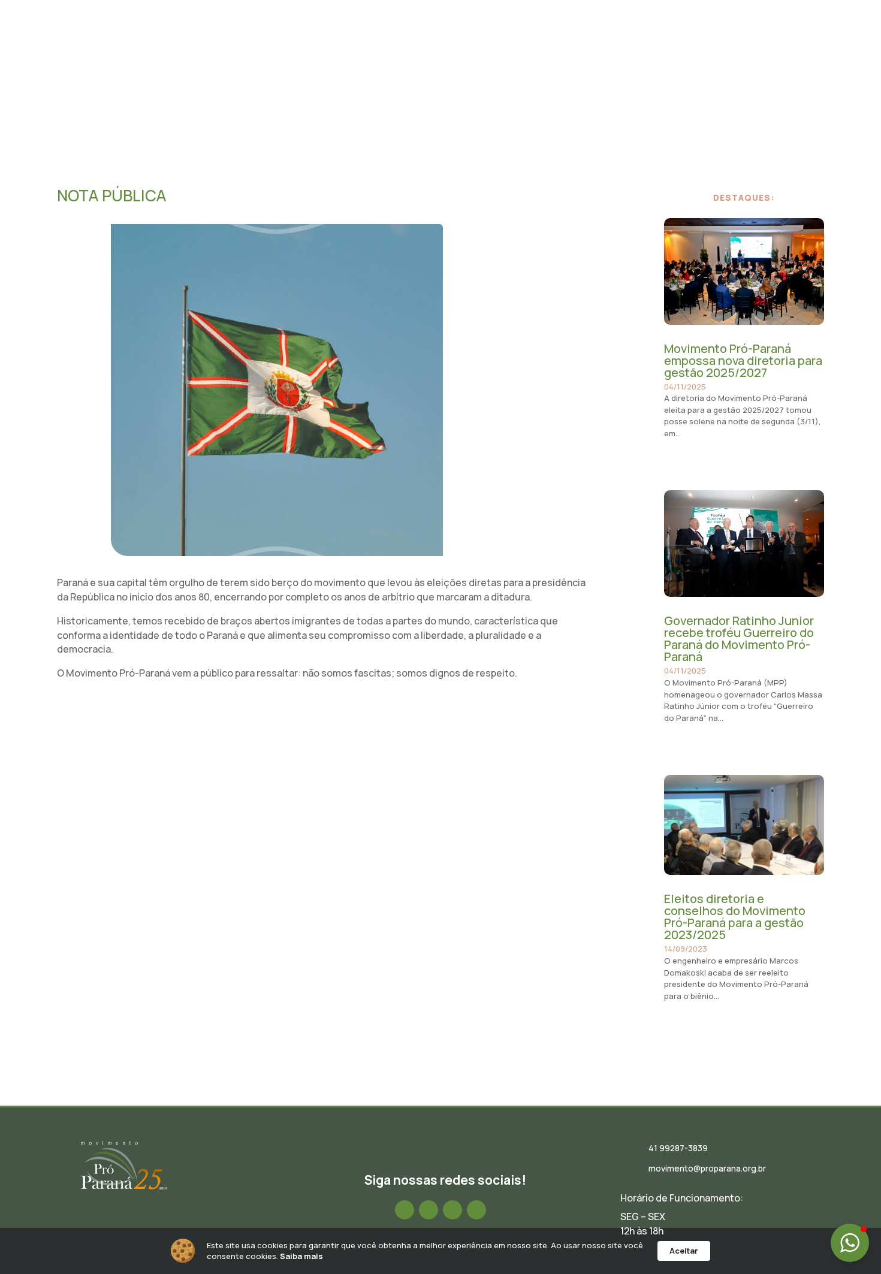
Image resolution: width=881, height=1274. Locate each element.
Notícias (470, 44)
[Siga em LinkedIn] (452, 1209)
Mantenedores (709, 44)
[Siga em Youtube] (476, 1209)
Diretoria (418, 44)
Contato (774, 44)
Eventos (520, 44)
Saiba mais (301, 1256)
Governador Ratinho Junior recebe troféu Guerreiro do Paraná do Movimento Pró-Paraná (739, 638)
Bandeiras (640, 44)
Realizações (578, 44)
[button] (850, 1243)
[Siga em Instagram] (428, 1209)
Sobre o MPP (357, 44)
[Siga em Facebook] (404, 1209)
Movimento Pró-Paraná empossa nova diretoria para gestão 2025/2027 (743, 360)
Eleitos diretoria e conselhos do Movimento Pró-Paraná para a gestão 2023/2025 (734, 916)
